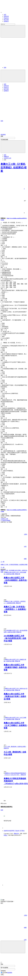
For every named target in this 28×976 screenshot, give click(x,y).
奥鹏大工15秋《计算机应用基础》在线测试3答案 (14, 167)
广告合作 (16, 830)
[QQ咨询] (12, 898)
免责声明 (11, 830)
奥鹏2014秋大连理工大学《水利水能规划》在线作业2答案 (15, 580)
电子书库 (6, 19)
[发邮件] (15, 883)
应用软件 (6, 21)
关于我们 (22, 830)
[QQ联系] (15, 859)
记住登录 (4, 972)
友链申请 (6, 830)
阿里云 (5, 835)
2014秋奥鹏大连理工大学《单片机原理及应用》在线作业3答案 (15, 638)
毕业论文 (6, 18)
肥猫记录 (16, 833)
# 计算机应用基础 (5, 520)
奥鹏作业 (6, 156)
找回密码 (9, 972)
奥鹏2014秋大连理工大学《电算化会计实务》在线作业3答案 (15, 696)
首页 (5, 14)
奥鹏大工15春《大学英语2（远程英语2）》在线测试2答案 (15, 609)
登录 (5, 67)
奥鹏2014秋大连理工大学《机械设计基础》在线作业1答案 (15, 667)
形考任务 (6, 16)
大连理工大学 (7, 158)
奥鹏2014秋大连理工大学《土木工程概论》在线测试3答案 (15, 725)
